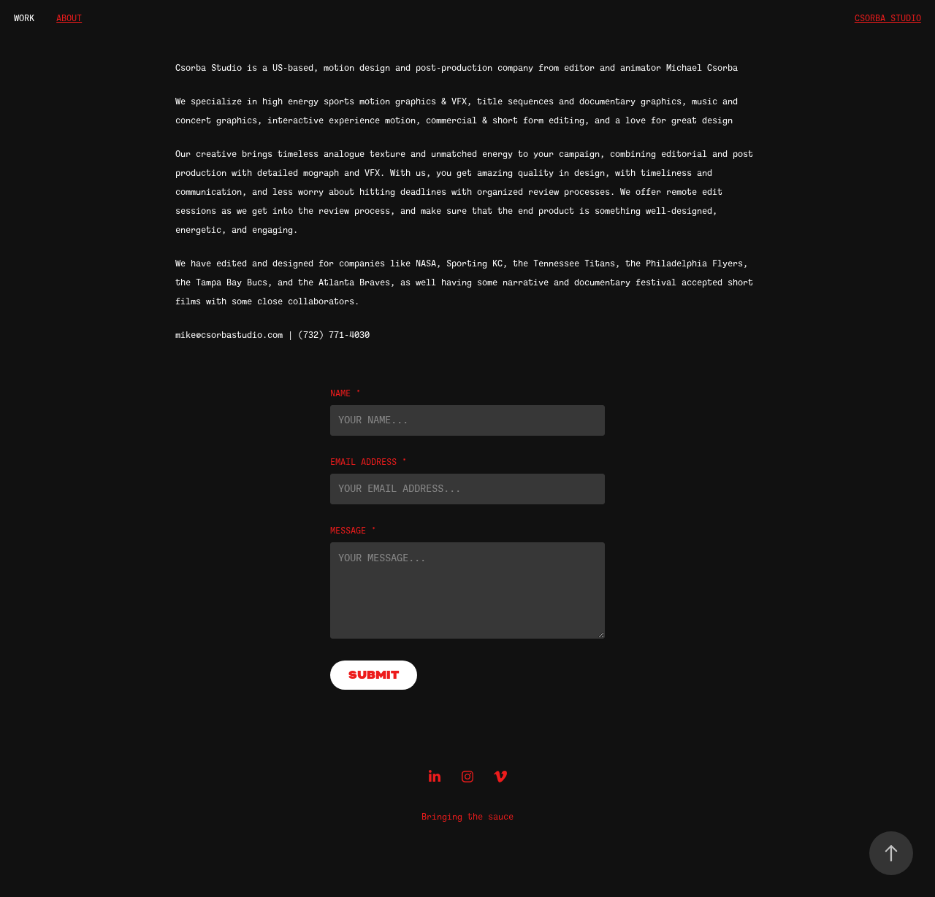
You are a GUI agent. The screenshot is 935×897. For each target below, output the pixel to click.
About (69, 18)
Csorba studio (888, 18)
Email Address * (368, 462)
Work (24, 18)
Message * (353, 530)
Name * (345, 393)
